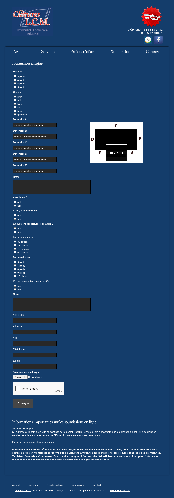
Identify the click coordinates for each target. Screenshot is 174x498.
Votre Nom (18, 314)
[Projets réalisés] (83, 51)
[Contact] (152, 51)
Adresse (17, 326)
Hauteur (17, 71)
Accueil (16, 485)
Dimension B (20, 130)
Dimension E (20, 165)
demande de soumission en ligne (70, 459)
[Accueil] (19, 51)
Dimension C (20, 142)
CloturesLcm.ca (23, 490)
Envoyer (23, 403)
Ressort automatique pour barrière (31, 281)
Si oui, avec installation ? (26, 210)
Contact (97, 485)
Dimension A (20, 119)
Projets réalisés (54, 485)
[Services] (48, 51)
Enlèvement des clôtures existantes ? (33, 223)
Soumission (78, 485)
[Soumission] (120, 51)
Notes (16, 176)
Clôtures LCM (32, 21)
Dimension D (20, 153)
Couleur (17, 92)
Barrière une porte (23, 237)
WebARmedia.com (120, 490)
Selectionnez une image (26, 372)
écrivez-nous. (102, 459)
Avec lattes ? (20, 197)
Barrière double (21, 257)
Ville (15, 337)
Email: (16, 360)
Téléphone (19, 349)
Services (33, 485)
